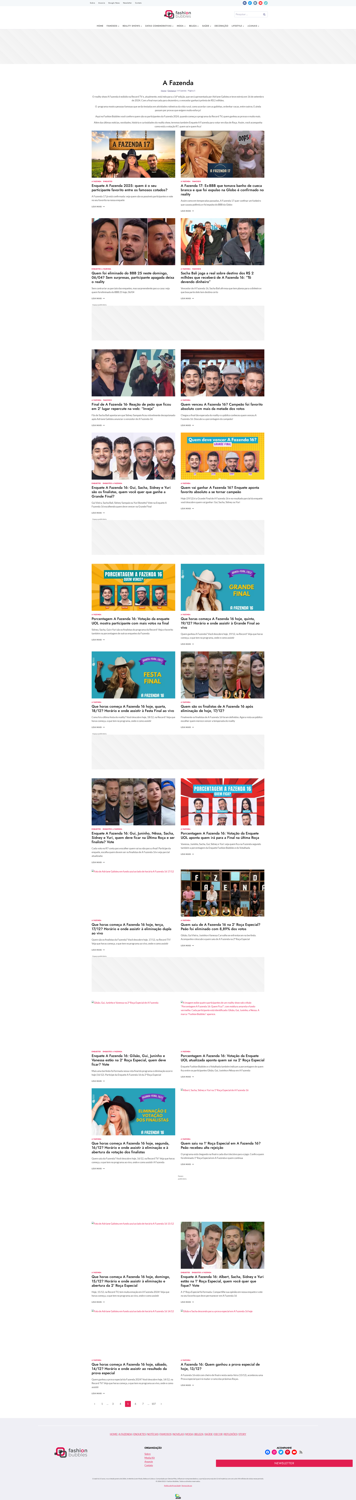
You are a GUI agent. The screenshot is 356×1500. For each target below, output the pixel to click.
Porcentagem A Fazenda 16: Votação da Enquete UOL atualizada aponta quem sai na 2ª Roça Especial (222, 1058)
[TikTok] (266, 3)
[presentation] (133, 154)
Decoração (221, 25)
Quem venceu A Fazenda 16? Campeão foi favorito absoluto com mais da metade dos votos (222, 406)
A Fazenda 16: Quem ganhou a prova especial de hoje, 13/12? (220, 1366)
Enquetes (107, 181)
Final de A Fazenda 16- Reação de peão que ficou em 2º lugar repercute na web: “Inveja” (131, 406)
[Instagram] (255, 3)
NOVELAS (178, 1434)
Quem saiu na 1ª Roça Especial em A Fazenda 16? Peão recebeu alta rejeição (221, 1145)
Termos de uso (187, 1486)
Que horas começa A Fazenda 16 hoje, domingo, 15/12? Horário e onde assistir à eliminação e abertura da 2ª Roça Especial (131, 1281)
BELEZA (198, 1434)
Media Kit (149, 1457)
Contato (138, 3)
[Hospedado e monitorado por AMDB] (178, 1496)
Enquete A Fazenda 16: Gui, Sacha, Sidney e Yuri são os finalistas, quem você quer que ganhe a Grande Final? (131, 492)
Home (100, 25)
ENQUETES (140, 1434)
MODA (189, 1434)
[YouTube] (260, 3)
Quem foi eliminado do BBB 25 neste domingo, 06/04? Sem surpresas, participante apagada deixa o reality (133, 277)
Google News (114, 3)
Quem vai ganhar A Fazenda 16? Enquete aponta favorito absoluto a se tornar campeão (220, 489)
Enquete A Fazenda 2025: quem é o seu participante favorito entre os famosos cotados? (129, 188)
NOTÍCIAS (152, 1434)
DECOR (218, 1434)
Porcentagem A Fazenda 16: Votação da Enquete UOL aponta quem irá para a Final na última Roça (220, 835)
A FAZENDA (125, 1434)
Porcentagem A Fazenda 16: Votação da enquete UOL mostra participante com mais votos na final (130, 621)
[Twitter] (250, 3)
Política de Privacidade (172, 1486)
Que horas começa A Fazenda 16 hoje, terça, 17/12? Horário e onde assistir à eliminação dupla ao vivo (131, 929)
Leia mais (98, 207)
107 (154, 1403)
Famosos (196, 181)
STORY (242, 1434)
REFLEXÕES (230, 1434)
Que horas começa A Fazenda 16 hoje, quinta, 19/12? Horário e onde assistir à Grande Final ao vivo (220, 623)
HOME (114, 1434)
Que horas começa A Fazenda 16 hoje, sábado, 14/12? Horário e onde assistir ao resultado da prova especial (129, 1369)
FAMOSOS (165, 1434)
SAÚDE (209, 1434)
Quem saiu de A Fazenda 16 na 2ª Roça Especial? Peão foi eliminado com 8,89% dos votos (220, 926)
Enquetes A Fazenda (101, 269)
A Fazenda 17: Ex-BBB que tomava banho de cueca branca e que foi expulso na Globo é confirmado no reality (222, 190)
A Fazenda (96, 181)
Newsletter (127, 3)
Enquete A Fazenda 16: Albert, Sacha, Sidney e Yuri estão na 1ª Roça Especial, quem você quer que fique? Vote (222, 1281)
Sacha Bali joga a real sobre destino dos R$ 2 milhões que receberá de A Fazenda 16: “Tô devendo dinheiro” (217, 277)
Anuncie (101, 3)
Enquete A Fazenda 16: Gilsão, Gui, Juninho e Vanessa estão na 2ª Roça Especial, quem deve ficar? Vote (129, 1060)
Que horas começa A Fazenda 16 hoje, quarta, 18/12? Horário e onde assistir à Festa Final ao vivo (133, 708)
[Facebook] (245, 3)
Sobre (92, 3)
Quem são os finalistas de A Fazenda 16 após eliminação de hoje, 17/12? (217, 708)
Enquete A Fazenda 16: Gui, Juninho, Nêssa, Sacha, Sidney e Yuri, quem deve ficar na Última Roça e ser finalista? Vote (133, 838)
